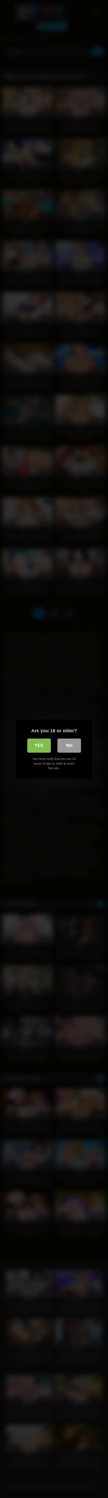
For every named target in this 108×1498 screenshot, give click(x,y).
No (69, 745)
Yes (39, 745)
